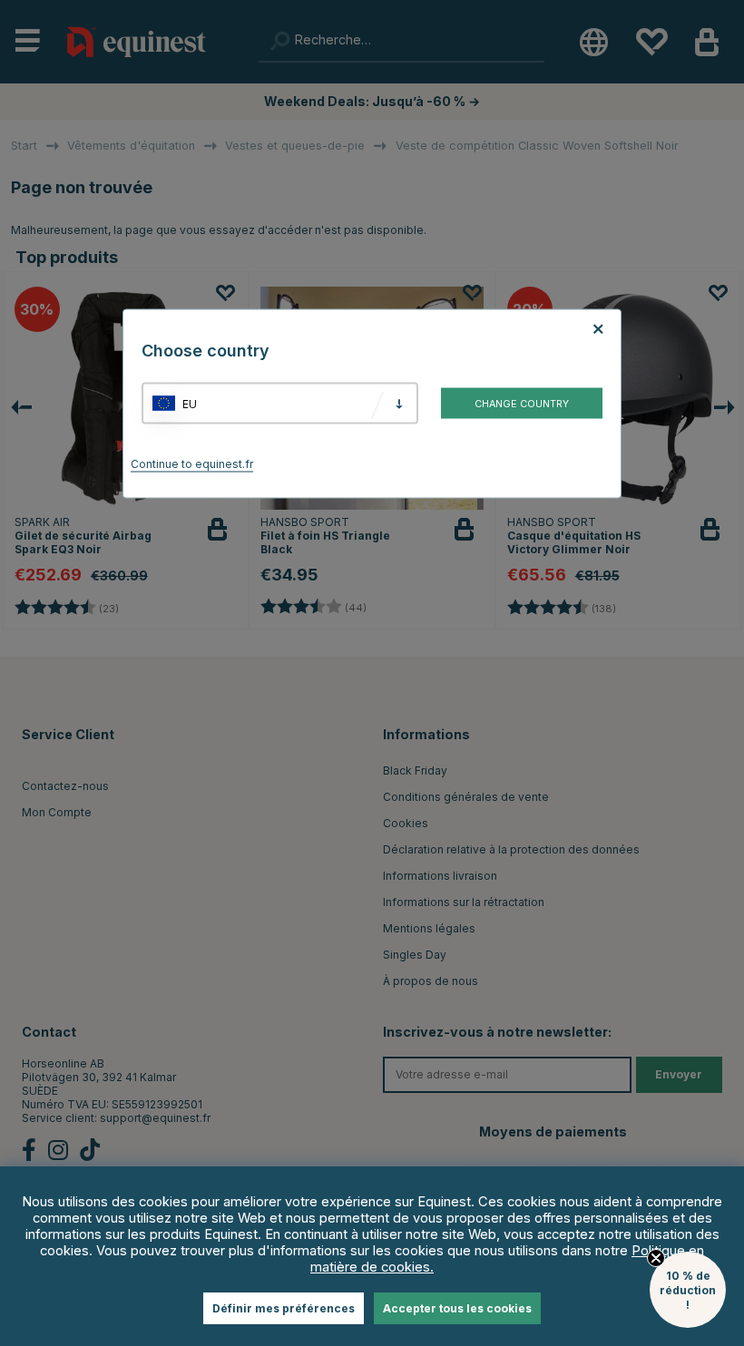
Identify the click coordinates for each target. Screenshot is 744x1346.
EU (189, 403)
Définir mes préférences (283, 1308)
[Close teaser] (656, 1258)
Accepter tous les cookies (457, 1308)
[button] (688, 1290)
